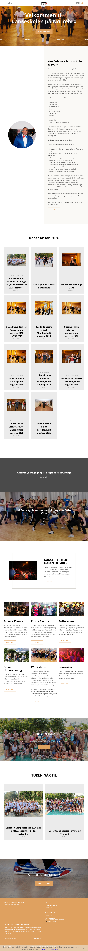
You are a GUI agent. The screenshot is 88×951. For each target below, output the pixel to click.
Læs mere (54, 209)
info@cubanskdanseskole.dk (57, 920)
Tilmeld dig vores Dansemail (16, 925)
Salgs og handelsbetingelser (14, 902)
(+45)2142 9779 (51, 921)
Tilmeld (36, 938)
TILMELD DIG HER (44, 31)
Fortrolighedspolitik (11, 905)
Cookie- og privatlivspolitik (50, 949)
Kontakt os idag (44, 883)
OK (83, 948)
